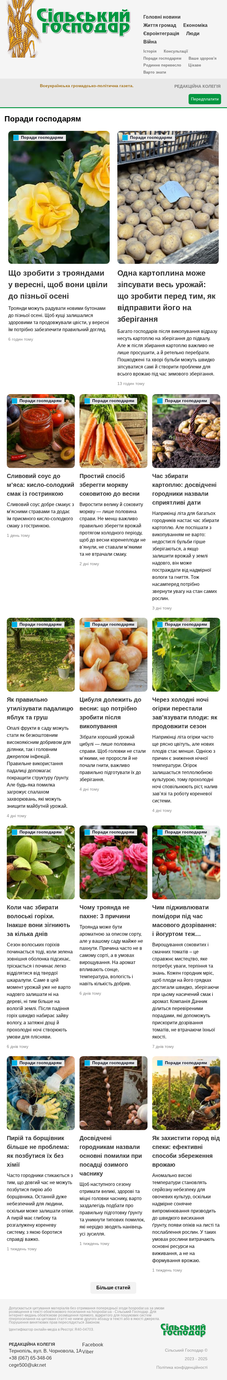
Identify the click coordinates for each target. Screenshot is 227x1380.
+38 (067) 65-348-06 (30, 1358)
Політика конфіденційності (181, 1367)
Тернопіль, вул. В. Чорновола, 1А (45, 1350)
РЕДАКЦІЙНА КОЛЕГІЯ (32, 1344)
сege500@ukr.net (27, 1365)
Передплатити (205, 99)
